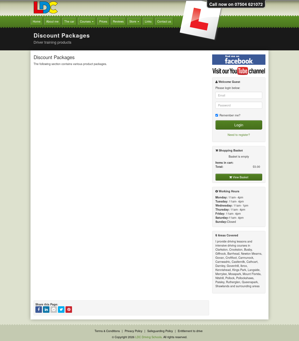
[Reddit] (53, 309)
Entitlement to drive (190, 331)
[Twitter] (61, 309)
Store (133, 21)
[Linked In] (46, 309)
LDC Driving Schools (148, 337)
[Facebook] (38, 309)
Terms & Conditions (107, 331)
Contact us (164, 21)
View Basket (240, 177)
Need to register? (239, 135)
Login (238, 124)
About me (52, 21)
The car (69, 21)
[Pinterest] (68, 309)
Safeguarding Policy (160, 331)
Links (148, 21)
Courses (86, 21)
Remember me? (229, 115)
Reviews (118, 21)
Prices (103, 21)
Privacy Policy (133, 331)
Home (36, 21)
